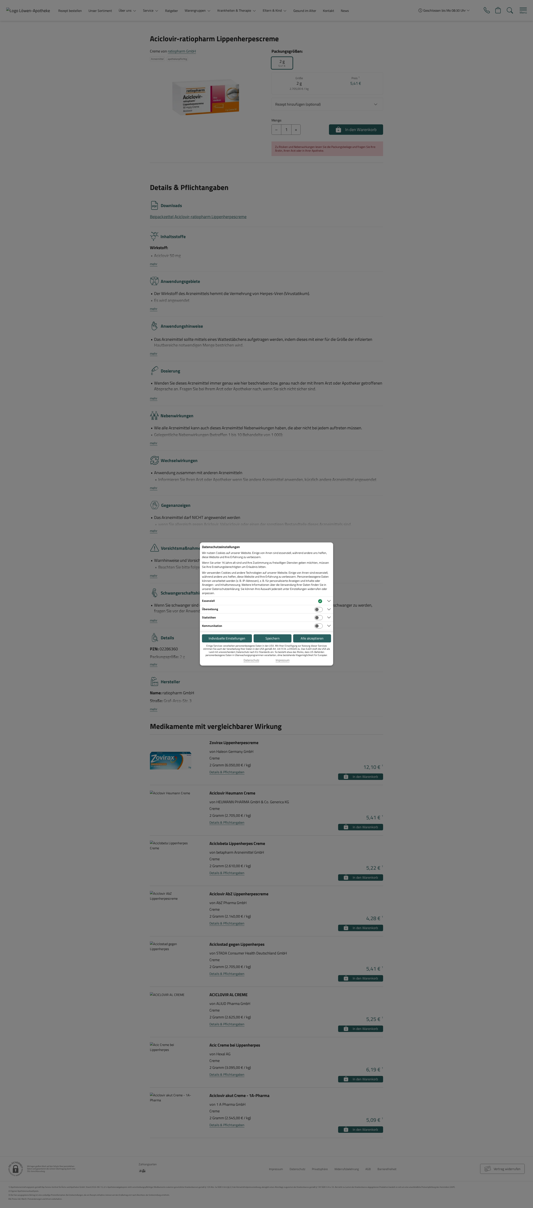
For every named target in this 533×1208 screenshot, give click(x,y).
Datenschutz (251, 660)
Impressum (283, 660)
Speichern (272, 638)
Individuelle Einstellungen (227, 638)
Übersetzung (210, 609)
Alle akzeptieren (312, 638)
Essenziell (208, 600)
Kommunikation (212, 625)
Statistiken (209, 617)
